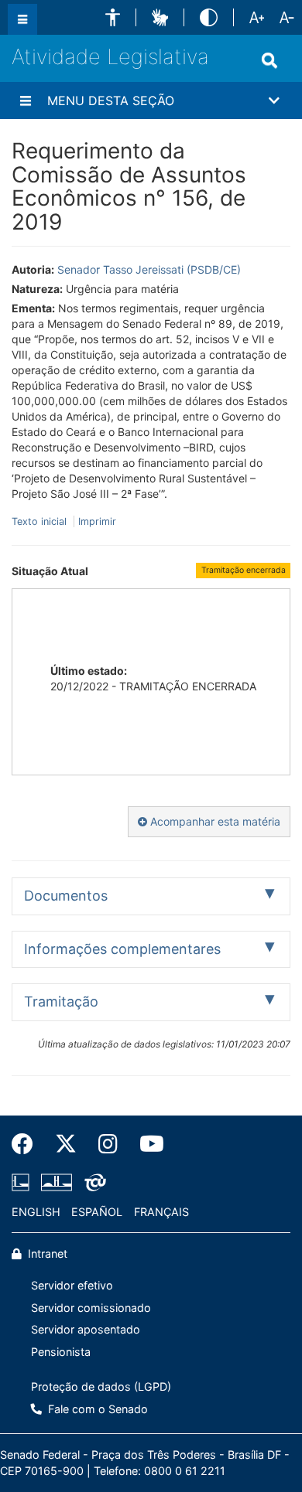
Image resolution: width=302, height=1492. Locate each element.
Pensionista (61, 1351)
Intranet (46, 1253)
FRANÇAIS (161, 1211)
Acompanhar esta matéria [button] (213, 821)
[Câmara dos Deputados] (23, 1182)
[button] (112, 17)
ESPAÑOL (96, 1211)
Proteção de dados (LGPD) (101, 1386)
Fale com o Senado (96, 1408)
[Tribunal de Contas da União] (92, 1182)
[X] (66, 1144)
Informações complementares (122, 949)
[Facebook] (28, 1144)
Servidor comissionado (91, 1307)
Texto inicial (41, 521)
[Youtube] (146, 1144)
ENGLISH (36, 1211)
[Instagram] (108, 1144)
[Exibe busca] (269, 60)
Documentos (66, 895)
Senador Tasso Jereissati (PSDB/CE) (149, 269)
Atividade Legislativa (110, 57)
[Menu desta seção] (25, 100)
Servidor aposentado (85, 1329)
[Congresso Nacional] (56, 1182)
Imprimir (97, 521)
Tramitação (61, 1001)
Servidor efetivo (72, 1285)
